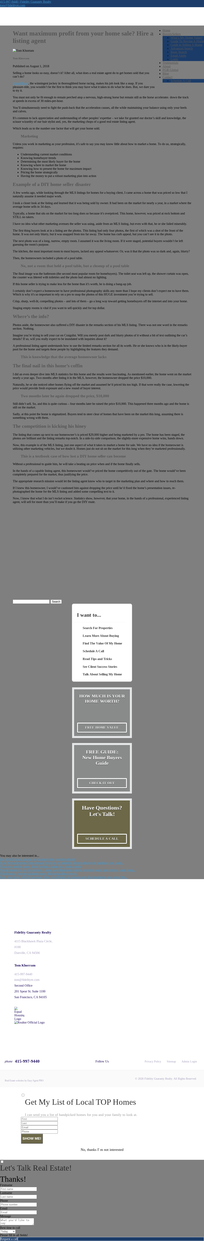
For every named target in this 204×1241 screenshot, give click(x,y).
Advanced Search (182, 48)
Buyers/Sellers (172, 34)
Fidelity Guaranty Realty (32, 932)
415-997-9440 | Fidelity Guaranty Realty (25, 1)
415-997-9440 (23, 974)
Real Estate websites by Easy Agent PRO (24, 1080)
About (167, 66)
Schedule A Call (181, 80)
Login (174, 59)
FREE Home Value (102, 727)
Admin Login (189, 1061)
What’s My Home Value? (186, 37)
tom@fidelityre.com (12, 5)
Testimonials (170, 62)
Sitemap (171, 1061)
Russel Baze (20, 83)
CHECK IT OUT (102, 783)
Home (166, 30)
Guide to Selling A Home (186, 44)
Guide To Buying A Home (187, 41)
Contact (167, 77)
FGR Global (170, 70)
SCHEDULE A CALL (102, 838)
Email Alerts (178, 55)
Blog (166, 73)
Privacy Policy (153, 1061)
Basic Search (179, 52)
